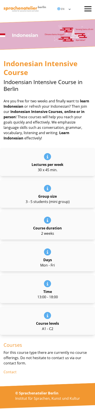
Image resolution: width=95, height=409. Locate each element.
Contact (10, 372)
